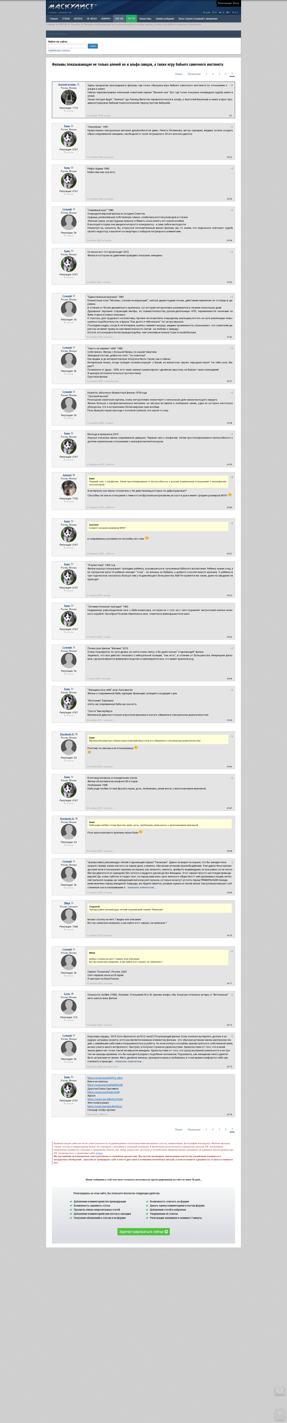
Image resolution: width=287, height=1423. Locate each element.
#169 (229, 892)
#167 (229, 808)
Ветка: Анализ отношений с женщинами (198, 18)
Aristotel (67, 475)
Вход (236, 3)
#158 (229, 423)
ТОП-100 (119, 18)
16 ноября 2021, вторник (99, 720)
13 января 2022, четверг (99, 1025)
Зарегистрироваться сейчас (142, 1231)
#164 (229, 678)
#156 (229, 337)
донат (207, 12)
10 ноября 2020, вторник (99, 337)
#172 (229, 1025)
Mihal (67, 903)
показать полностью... (142, 887)
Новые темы (145, 18)
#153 (229, 199)
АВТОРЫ (78, 18)
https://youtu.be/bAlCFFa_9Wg (104, 1077)
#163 (229, 637)
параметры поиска (59, 50)
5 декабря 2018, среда (98, 115)
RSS (236, 12)
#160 (229, 507)
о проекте (52, 12)
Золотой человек (67, 84)
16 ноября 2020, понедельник (102, 381)
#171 (229, 983)
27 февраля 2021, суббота (100, 464)
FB (215, 12)
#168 (229, 851)
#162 (229, 595)
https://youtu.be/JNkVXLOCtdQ (105, 1099)
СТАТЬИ (66, 18)
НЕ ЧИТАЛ (92, 18)
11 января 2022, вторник (99, 892)
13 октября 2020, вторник (99, 157)
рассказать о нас (65, 12)
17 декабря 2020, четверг (100, 423)
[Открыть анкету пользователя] (69, 104)
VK (222, 12)
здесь (99, 1153)
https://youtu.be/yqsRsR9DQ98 (105, 1084)
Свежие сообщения (165, 18)
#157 (229, 381)
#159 (229, 464)
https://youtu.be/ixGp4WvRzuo (104, 1106)
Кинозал (75, 24)
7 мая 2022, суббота (96, 1114)
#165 (229, 720)
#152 (229, 157)
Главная (50, 24)
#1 (230, 115)
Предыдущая (194, 74)
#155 (229, 282)
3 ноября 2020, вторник (98, 240)
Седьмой (67, 209)
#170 (229, 935)
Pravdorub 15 (67, 734)
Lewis (67, 993)
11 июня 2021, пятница (98, 678)
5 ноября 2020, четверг (98, 282)
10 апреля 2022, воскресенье (102, 1067)
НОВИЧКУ (106, 18)
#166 (229, 766)
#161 (229, 553)
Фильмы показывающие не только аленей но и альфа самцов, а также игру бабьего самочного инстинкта (142, 24)
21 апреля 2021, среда (98, 595)
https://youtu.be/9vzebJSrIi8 (103, 1092)
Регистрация (225, 3)
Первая (178, 74)
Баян (67, 126)
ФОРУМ (131, 18)
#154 (229, 240)
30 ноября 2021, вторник (99, 808)
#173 (229, 1067)
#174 (229, 1114)
